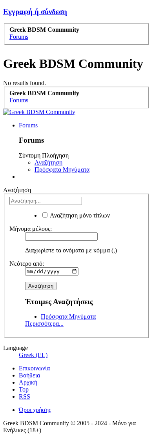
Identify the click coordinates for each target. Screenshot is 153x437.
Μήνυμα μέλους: (30, 228)
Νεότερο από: (26, 263)
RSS (24, 396)
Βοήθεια (29, 375)
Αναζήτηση (48, 162)
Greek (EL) (33, 355)
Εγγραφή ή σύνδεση (35, 11)
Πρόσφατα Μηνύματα (62, 169)
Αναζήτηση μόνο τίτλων (79, 215)
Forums (28, 125)
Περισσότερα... (44, 323)
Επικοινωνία (34, 368)
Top (24, 389)
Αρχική (28, 382)
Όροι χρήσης (35, 409)
